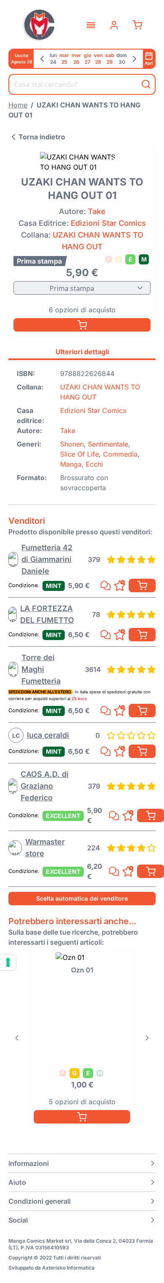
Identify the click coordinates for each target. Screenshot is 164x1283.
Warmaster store (45, 847)
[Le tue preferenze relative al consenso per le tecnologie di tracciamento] (8, 962)
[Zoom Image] (82, 162)
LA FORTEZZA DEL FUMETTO (47, 614)
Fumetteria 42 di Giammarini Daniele (46, 559)
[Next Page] (147, 1038)
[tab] (82, 353)
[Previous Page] (17, 1038)
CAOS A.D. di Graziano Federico (45, 786)
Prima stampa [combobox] (72, 288)
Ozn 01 (82, 970)
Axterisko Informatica (68, 1268)
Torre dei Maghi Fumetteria (41, 669)
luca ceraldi (48, 735)
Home (17, 105)
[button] (82, 1163)
